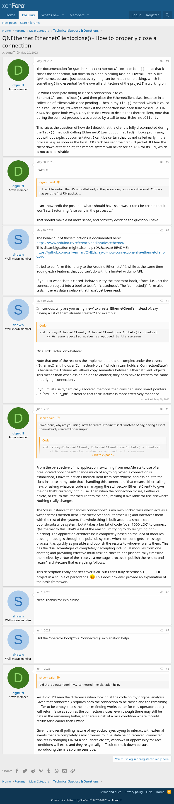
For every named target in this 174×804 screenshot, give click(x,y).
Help (149, 792)
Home (10, 15)
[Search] (167, 15)
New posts (9, 23)
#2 (167, 162)
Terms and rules (110, 792)
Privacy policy (134, 792)
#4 (167, 301)
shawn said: (47, 418)
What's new (50, 15)
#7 (167, 630)
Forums (28, 15)
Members (77, 15)
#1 (167, 61)
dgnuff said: (47, 182)
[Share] (161, 61)
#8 (167, 669)
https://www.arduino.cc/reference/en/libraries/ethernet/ (80, 242)
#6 (167, 592)
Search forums (30, 23)
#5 (167, 409)
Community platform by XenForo (87, 800)
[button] (63, 15)
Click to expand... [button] (103, 455)
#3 (167, 230)
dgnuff (10, 52)
